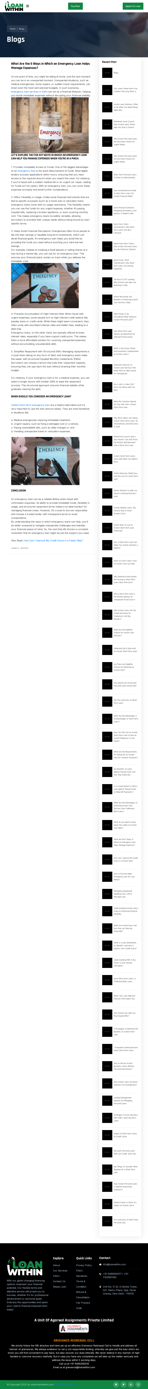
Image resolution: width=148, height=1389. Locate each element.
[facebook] (116, 1385)
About (56, 1265)
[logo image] (14, 6)
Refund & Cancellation (83, 1295)
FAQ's (56, 1276)
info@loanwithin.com (114, 1264)
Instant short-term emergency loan (30, 405)
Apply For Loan (133, 6)
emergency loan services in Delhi (29, 91)
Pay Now (75, 6)
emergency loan (26, 170)
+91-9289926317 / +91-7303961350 (116, 1275)
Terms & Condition (81, 1284)
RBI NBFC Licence (64, 1384)
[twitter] (123, 1385)
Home (12, 29)
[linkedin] (131, 1385)
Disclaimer (81, 1276)
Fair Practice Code (83, 1305)
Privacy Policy (84, 1265)
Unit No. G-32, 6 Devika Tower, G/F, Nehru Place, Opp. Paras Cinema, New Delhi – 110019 (120, 1290)
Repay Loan (59, 1286)
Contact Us (59, 1281)
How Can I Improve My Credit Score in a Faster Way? (53, 540)
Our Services (60, 1270)
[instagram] (138, 1385)
